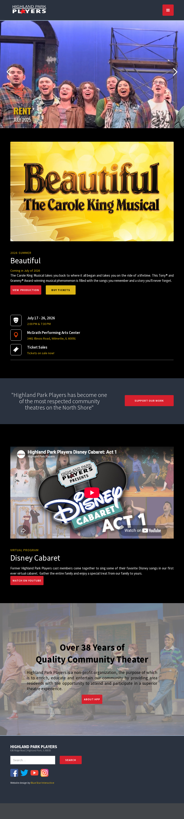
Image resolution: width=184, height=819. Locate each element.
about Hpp (92, 699)
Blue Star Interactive (42, 782)
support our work (149, 400)
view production (26, 290)
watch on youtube (27, 580)
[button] (168, 10)
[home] (29, 9)
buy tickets (60, 290)
